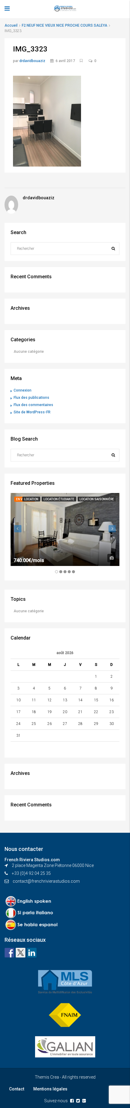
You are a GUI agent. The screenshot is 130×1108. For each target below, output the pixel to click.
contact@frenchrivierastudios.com (46, 881)
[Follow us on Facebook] (9, 953)
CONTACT (12, 90)
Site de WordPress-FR (32, 412)
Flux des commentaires (33, 405)
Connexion (22, 390)
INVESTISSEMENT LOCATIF (29, 54)
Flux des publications (31, 397)
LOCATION (13, 78)
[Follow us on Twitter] (20, 953)
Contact (16, 1089)
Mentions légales (50, 1089)
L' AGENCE (13, 42)
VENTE (9, 66)
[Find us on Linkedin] (32, 953)
